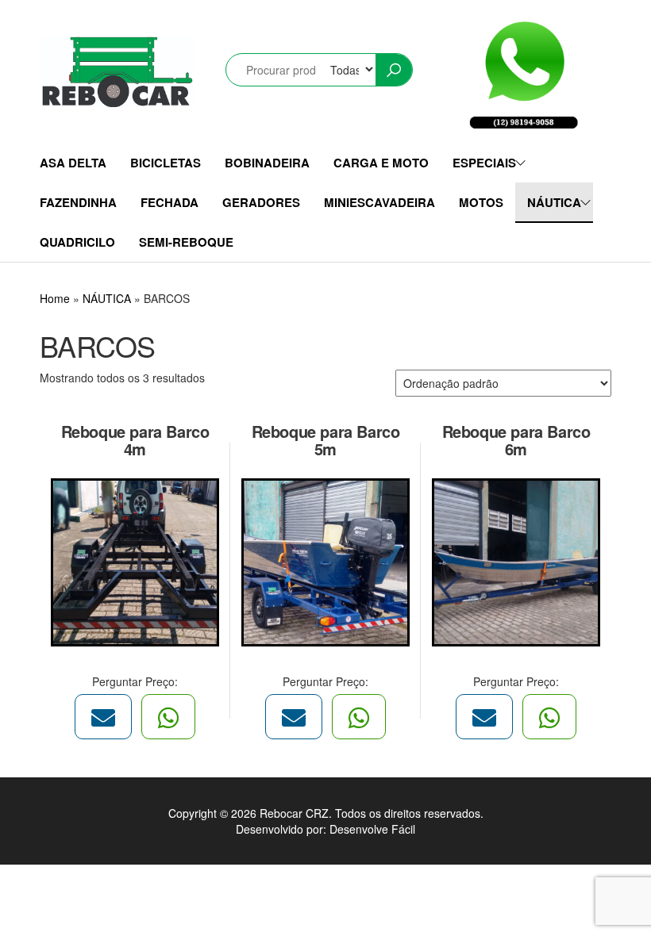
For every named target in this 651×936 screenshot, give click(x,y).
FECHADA (169, 202)
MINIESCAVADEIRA (379, 202)
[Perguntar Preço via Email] (103, 716)
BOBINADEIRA (267, 162)
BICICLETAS (165, 162)
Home (55, 298)
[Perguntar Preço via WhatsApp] (168, 716)
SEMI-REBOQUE (186, 242)
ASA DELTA (73, 162)
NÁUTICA (554, 202)
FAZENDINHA (78, 202)
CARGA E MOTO (381, 162)
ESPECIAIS (484, 162)
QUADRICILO (77, 242)
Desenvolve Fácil (372, 829)
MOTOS (481, 202)
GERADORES (261, 202)
